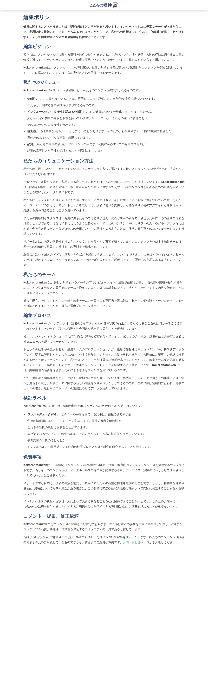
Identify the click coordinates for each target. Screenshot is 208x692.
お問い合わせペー (134, 542)
